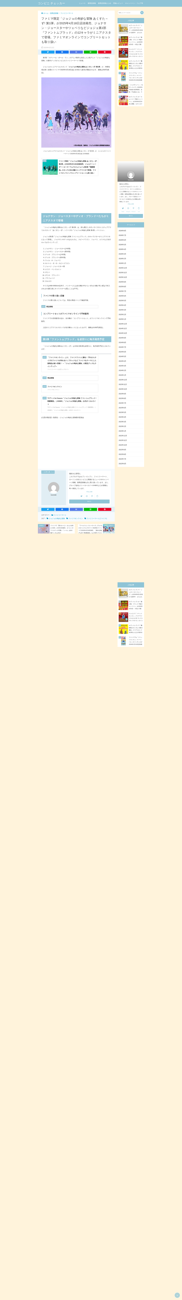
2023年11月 (123, 384)
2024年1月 (122, 375)
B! (76, 52)
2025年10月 (123, 277)
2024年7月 (122, 347)
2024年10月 (123, 333)
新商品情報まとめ (104, 3)
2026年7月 (122, 235)
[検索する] (142, 12)
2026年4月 (122, 249)
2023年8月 (122, 398)
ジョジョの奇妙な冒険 (57, 518)
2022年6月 (122, 464)
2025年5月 (122, 300)
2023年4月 (122, 417)
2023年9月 (122, 394)
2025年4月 (122, 305)
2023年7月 (122, 403)
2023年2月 (122, 426)
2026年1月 (122, 263)
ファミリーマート (66, 13)
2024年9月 (122, 338)
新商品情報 (92, 3)
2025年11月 (123, 273)
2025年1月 (122, 319)
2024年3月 (122, 366)
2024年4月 (122, 361)
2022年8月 (122, 454)
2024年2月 (122, 370)
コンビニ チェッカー (51, 3)
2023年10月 (123, 389)
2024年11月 (123, 328)
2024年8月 (122, 342)
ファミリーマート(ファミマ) (96, 518)
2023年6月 (122, 408)
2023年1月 (122, 431)
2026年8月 (122, 231)
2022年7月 (122, 459)
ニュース (82, 3)
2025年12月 (123, 268)
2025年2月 (122, 314)
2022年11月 (123, 440)
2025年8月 (122, 286)
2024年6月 (122, 352)
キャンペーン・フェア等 (134, 3)
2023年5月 (122, 412)
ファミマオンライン (75, 518)
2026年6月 (122, 240)
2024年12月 (123, 324)
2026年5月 (122, 245)
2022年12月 (123, 436)
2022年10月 (123, 445)
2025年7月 (122, 291)
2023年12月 (123, 380)
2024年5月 (122, 356)
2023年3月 (122, 422)
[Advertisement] (76, 192)
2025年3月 (122, 310)
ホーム (45, 13)
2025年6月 (122, 296)
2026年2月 (122, 259)
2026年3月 (122, 254)
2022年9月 (122, 450)
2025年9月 (122, 282)
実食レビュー (118, 3)
